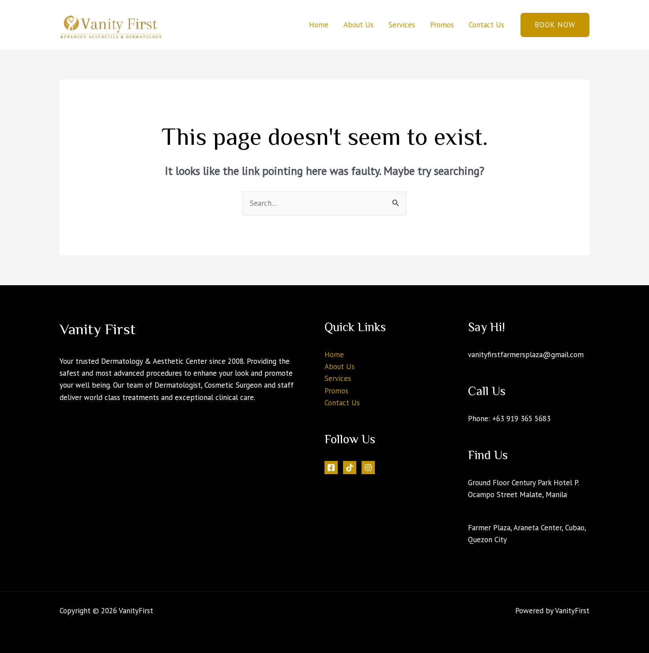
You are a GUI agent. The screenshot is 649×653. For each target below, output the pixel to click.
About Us (358, 25)
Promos (442, 25)
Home (318, 25)
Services (402, 25)
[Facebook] (331, 467)
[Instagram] (368, 467)
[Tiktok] (349, 467)
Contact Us (486, 25)
